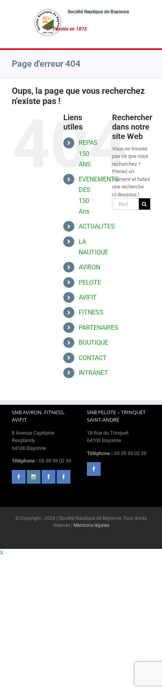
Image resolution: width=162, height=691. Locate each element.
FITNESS (91, 312)
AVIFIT (88, 297)
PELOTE (90, 282)
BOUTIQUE (93, 342)
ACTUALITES (97, 226)
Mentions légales (91, 525)
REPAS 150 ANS (88, 153)
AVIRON (89, 267)
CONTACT (93, 358)
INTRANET (93, 373)
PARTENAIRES (98, 327)
